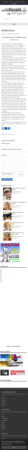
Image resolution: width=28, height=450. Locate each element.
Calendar (3, 438)
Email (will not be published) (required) (11, 149)
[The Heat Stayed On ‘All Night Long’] (7, 236)
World (2, 424)
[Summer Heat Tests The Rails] (7, 226)
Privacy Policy (8, 444)
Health (3, 429)
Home (2, 396)
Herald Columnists (10, 134)
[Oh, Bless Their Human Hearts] (7, 216)
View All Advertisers (13, 346)
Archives (22, 2)
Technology (4, 420)
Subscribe (17, 2)
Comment (3, 155)
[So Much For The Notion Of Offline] (7, 205)
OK (14, 447)
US (2, 414)
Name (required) (5, 143)
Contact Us (6, 2)
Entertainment (4, 418)
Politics (3, 422)
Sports (3, 416)
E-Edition (11, 2)
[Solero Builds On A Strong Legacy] (7, 193)
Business (3, 426)
